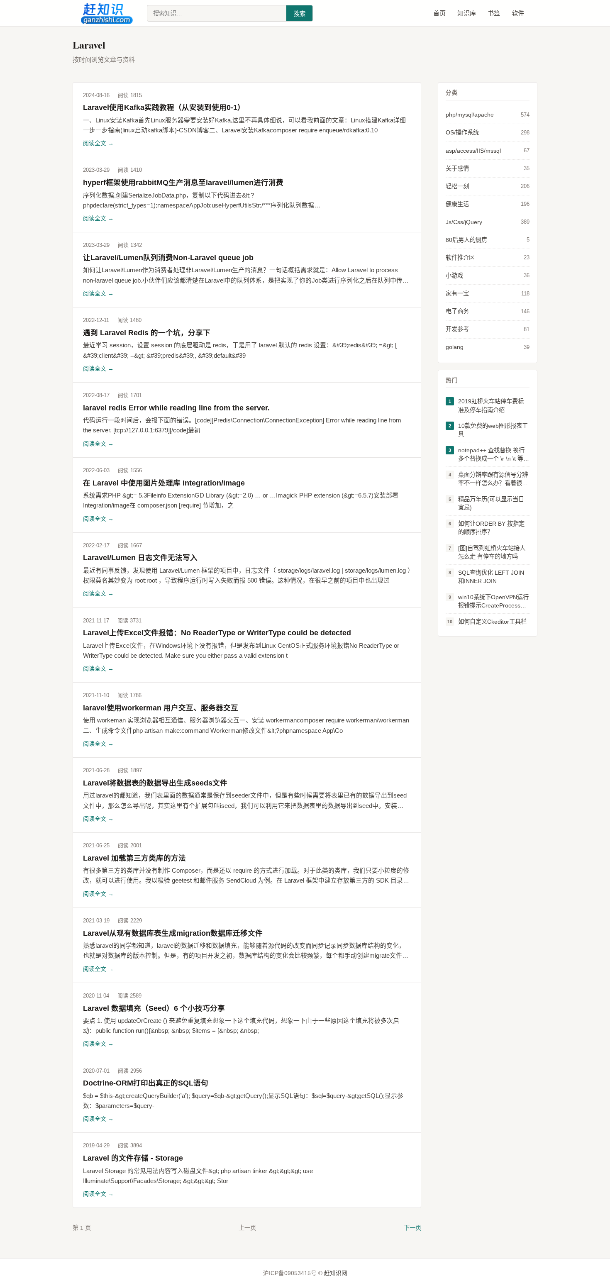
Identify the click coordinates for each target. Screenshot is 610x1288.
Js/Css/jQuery (487, 222)
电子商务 (487, 311)
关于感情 (487, 168)
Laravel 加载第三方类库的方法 (134, 858)
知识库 (466, 13)
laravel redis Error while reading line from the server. (176, 408)
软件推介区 (487, 257)
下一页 (412, 1228)
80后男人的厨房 (487, 240)
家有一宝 (487, 293)
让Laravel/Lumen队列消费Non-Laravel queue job (168, 258)
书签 (494, 13)
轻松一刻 (487, 186)
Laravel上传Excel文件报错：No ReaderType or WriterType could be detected (217, 633)
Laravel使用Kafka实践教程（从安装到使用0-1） (164, 107)
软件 (518, 13)
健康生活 (487, 204)
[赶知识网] (109, 13)
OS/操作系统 (487, 132)
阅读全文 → (98, 143)
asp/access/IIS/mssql (487, 150)
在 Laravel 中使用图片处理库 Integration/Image (164, 483)
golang (487, 347)
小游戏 (487, 275)
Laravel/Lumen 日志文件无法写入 (140, 558)
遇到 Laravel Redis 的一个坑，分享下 (146, 333)
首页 (439, 13)
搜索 (299, 13)
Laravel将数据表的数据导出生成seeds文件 (155, 783)
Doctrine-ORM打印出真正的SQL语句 (145, 1083)
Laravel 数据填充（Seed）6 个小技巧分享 (154, 1008)
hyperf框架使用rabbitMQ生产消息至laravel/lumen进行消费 (183, 182)
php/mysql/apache (487, 114)
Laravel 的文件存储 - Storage (133, 1158)
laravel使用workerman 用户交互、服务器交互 (160, 708)
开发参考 (487, 329)
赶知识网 (335, 1273)
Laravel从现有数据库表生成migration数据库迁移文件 (173, 933)
